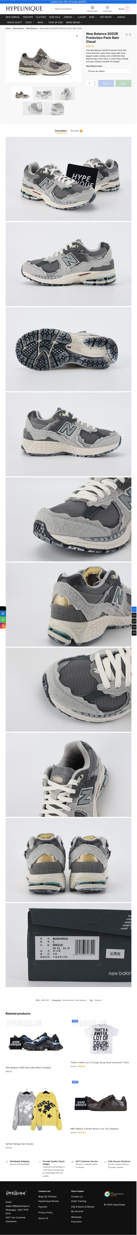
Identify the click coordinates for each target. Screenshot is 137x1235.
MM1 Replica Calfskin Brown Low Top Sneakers (95, 1128)
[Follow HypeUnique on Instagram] (3, 626)
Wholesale (76, 1217)
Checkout (107, 11)
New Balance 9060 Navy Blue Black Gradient (28, 1067)
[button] (77, 36)
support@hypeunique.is (17, 1206)
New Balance (32, 28)
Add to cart (106, 84)
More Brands (18, 28)
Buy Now (123, 84)
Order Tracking (78, 1201)
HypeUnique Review (48, 1201)
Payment (42, 1206)
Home (8, 28)
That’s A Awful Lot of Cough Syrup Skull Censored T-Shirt (100, 1062)
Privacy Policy (45, 1212)
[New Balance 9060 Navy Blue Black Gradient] (36, 1041)
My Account (92, 11)
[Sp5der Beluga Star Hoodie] (36, 1109)
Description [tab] (61, 130)
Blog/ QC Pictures (47, 1196)
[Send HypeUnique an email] (3, 614)
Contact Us (77, 1196)
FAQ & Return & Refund (82, 1206)
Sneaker (97, 1000)
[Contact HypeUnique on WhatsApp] (3, 620)
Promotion (76, 1221)
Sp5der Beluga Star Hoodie (19, 1143)
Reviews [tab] (75, 130)
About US (43, 1218)
